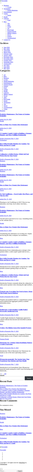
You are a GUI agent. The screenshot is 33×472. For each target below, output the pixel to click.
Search (2, 375)
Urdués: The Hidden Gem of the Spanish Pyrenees (15, 328)
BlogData (22, 462)
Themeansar (3, 464)
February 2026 (8, 54)
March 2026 (7, 52)
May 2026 (7, 49)
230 (5, 374)
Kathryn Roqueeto (5, 138)
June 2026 (7, 47)
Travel (5, 106)
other (8, 25)
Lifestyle (6, 18)
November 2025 (8, 59)
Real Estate (10, 30)
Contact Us (7, 39)
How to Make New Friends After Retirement (14, 124)
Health (6, 17)
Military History (12, 33)
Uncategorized (11, 38)
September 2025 (8, 62)
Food (8, 20)
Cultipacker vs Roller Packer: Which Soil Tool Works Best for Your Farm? (14, 154)
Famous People (11, 31)
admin (2, 119)
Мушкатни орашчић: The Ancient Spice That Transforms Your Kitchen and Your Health (14, 360)
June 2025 (7, 67)
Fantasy (9, 36)
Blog (5, 22)
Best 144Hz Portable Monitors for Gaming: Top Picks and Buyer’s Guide (15, 144)
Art (8, 28)
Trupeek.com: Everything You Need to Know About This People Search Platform (16, 292)
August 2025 (7, 63)
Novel (9, 35)
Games (6, 13)
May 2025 (7, 68)
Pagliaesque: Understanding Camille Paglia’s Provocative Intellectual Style (14, 310)
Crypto (9, 7)
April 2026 (7, 50)
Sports (9, 15)
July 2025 (6, 65)
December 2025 (8, 57)
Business (6, 5)
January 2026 (7, 55)
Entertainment (8, 12)
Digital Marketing (12, 10)
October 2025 (8, 60)
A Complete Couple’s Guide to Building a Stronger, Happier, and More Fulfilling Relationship (16, 134)
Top (8, 23)
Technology (7, 9)
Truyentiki (3, 450)
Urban (9, 26)
